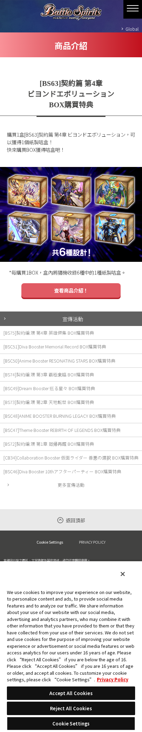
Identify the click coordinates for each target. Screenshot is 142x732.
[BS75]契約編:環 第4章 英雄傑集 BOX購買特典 (48, 332)
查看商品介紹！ (71, 290)
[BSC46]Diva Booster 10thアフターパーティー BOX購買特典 (62, 471)
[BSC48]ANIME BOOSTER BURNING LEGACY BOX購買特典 (59, 416)
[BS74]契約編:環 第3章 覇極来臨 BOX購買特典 (48, 374)
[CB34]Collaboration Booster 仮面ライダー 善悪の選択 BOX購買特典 (71, 457)
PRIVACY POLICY (92, 542)
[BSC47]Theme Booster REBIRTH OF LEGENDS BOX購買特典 (62, 430)
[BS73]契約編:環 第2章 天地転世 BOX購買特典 (48, 402)
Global (132, 29)
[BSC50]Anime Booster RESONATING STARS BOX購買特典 (59, 360)
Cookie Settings (50, 542)
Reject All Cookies (71, 708)
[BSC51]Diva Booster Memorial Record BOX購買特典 (54, 346)
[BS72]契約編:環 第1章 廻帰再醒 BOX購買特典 (48, 444)
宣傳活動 (72, 319)
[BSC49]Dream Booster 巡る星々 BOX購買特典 (49, 388)
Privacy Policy (112, 679)
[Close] (122, 574)
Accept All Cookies (70, 693)
